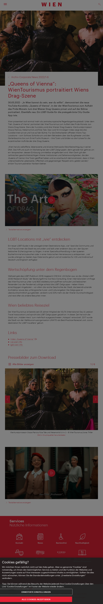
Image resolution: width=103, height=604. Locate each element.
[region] (51, 581)
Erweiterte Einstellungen (36, 592)
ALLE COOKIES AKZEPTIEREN (36, 599)
